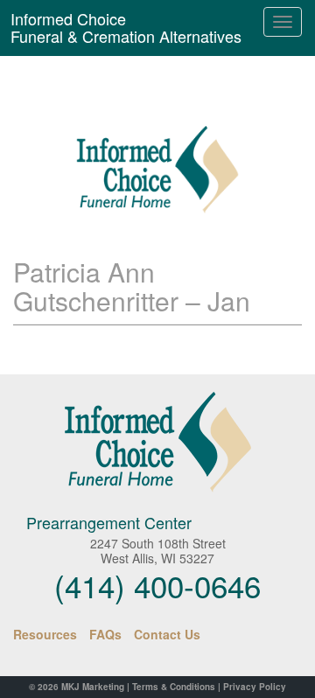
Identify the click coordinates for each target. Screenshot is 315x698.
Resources (45, 634)
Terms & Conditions (173, 687)
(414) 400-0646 (157, 585)
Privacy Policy (254, 687)
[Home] (157, 442)
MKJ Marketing (92, 687)
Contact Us (167, 634)
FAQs (105, 634)
